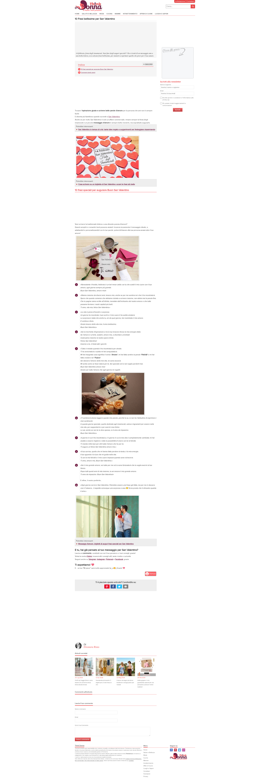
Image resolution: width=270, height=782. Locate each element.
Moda (101, 14)
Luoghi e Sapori (161, 14)
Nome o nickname (80, 709)
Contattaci (190, 1)
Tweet (119, 586)
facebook (113, 586)
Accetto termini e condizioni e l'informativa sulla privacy (178, 99)
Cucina (109, 14)
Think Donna (179, 756)
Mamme (118, 14)
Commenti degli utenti (88, 72)
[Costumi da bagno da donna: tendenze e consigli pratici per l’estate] (126, 667)
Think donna (89, 5)
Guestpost (146, 774)
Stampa (152, 574)
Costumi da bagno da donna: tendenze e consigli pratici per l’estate (125, 683)
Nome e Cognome (165, 85)
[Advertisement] (116, 37)
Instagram (101, 559)
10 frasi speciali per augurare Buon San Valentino (97, 69)
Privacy (145, 776)
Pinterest (109, 559)
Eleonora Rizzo (91, 647)
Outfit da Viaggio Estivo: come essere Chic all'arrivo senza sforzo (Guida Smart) (84, 683)
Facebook (119, 559)
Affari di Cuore (146, 14)
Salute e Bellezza (89, 14)
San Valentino (114, 117)
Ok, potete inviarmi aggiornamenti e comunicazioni (174, 104)
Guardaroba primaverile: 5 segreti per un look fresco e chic (104, 683)
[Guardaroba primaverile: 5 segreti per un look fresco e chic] (105, 667)
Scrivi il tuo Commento (81, 725)
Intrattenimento (130, 14)
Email (76, 717)
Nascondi (149, 64)
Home (77, 14)
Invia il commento (82, 739)
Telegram (92, 559)
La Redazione (180, 1)
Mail (125, 586)
